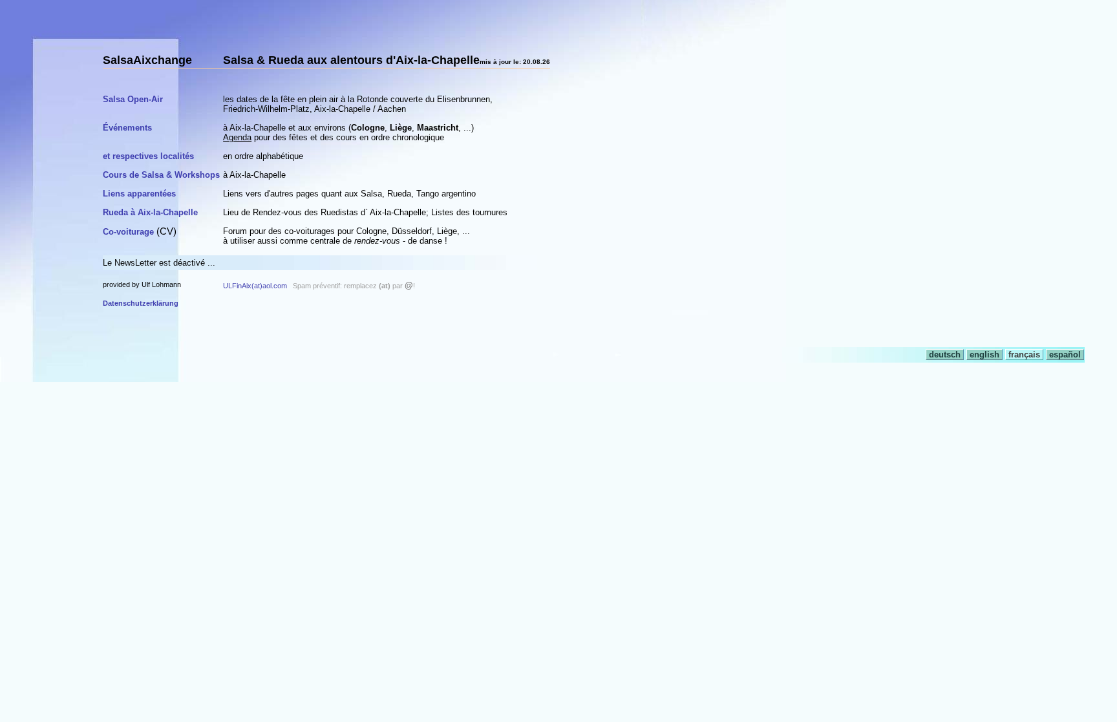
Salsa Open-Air (133, 99)
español (1065, 354)
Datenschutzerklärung (140, 303)
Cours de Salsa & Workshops (161, 175)
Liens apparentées (139, 193)
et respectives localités (148, 156)
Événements (127, 128)
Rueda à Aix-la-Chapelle (150, 212)
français (1024, 354)
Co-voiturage (128, 232)
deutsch (945, 354)
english (984, 354)
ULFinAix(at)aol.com (255, 286)
